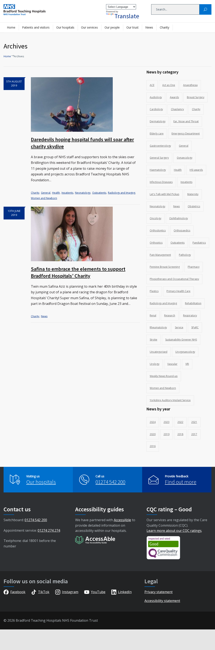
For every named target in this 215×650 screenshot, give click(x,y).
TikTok (43, 592)
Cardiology (156, 109)
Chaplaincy (177, 109)
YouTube (98, 592)
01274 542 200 (110, 481)
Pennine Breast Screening (165, 267)
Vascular (172, 364)
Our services (89, 27)
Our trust (132, 27)
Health (56, 192)
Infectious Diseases (161, 182)
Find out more (180, 481)
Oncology (155, 218)
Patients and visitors (36, 27)
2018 (180, 434)
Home (11, 27)
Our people (112, 27)
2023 (166, 422)
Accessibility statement (162, 600)
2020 (153, 434)
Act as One (168, 85)
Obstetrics (194, 206)
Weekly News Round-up (164, 376)
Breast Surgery (195, 97)
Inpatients (67, 192)
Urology (154, 364)
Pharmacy (193, 267)
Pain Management (160, 255)
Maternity (192, 194)
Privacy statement (158, 592)
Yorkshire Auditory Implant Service (170, 400)
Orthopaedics (182, 230)
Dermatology (157, 121)
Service (179, 327)
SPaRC (195, 327)
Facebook (17, 592)
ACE (152, 85)
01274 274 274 (49, 530)
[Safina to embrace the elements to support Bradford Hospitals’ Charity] (85, 234)
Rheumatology (158, 327)
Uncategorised (158, 352)
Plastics (154, 291)
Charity (164, 27)
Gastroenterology (160, 145)
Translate (126, 16)
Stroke (153, 339)
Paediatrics (199, 242)
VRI (187, 364)
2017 (194, 434)
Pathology (185, 255)
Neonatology (82, 192)
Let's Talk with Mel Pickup (164, 194)
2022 (180, 422)
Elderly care (157, 133)
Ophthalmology (178, 218)
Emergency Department (186, 133)
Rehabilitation (193, 303)
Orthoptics (156, 242)
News (149, 27)
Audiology (156, 97)
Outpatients (99, 192)
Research (169, 315)
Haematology (158, 170)
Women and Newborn (44, 198)
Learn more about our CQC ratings (174, 530)
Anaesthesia (190, 85)
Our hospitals (65, 27)
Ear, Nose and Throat (186, 121)
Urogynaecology (185, 352)
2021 (194, 422)
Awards (174, 97)
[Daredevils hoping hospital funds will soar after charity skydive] (85, 104)
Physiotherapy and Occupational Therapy (174, 279)
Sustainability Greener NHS (181, 339)
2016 (153, 446)
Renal (153, 315)
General (45, 192)
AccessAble (122, 520)
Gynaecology (184, 157)
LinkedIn (125, 592)
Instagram (70, 592)
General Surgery (159, 157)
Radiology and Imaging (121, 192)
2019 (166, 434)
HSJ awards (196, 170)
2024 (153, 422)
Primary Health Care (178, 291)
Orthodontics (158, 230)
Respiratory (190, 315)
